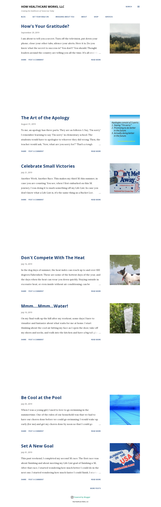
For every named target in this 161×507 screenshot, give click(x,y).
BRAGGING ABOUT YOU (65, 17)
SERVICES (109, 17)
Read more (96, 60)
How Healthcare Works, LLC (42, 7)
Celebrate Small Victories (48, 166)
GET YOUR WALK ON (40, 17)
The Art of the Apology (45, 118)
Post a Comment (36, 60)
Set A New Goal (37, 446)
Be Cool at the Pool (41, 397)
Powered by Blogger (82, 497)
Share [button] (23, 60)
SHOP (96, 17)
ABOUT (84, 17)
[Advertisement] (61, 88)
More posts (95, 488)
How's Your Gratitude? (45, 26)
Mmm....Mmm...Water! (44, 306)
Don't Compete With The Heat (53, 257)
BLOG (23, 17)
